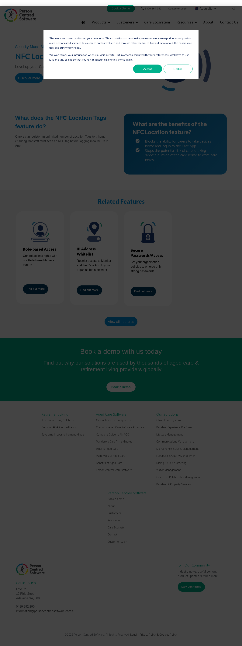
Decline (178, 68)
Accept (147, 68)
